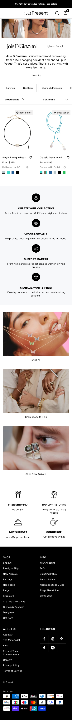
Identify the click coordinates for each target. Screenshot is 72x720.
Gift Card (8, 618)
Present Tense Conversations (11, 653)
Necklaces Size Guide (52, 584)
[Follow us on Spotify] (53, 647)
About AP (8, 634)
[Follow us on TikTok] (44, 647)
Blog (5, 645)
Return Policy (47, 579)
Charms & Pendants (52, 88)
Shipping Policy (48, 573)
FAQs (43, 568)
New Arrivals (10, 573)
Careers (7, 659)
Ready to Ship (11, 568)
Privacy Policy (11, 665)
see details (52, 4)
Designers (8, 612)
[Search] (57, 13)
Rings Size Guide (49, 590)
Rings (6, 590)
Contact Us (46, 595)
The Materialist (11, 640)
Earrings (10, 88)
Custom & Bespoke (13, 607)
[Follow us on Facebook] (44, 639)
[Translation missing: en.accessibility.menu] (6, 13)
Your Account (47, 562)
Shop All (7, 562)
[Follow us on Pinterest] (61, 639)
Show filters (12, 100)
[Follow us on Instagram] (53, 639)
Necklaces (28, 88)
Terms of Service (12, 670)
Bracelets (8, 595)
